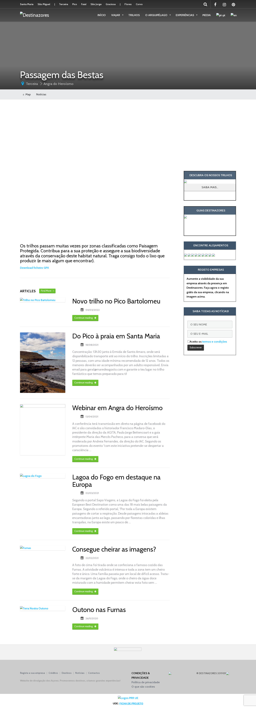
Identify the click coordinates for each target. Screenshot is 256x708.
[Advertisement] (210, 135)
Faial (83, 4)
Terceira (63, 4)
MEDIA (206, 15)
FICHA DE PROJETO (131, 703)
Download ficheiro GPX (34, 267)
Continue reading (83, 317)
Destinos (67, 672)
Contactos (94, 672)
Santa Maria (26, 4)
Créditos (53, 672)
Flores (128, 4)
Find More (47, 290)
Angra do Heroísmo (58, 84)
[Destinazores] (34, 15)
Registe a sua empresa (32, 672)
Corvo (139, 4)
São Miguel (44, 4)
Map (27, 94)
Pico (74, 4)
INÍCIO (102, 15)
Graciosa (111, 4)
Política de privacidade (145, 682)
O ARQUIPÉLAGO (156, 15)
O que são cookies (143, 686)
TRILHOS (134, 15)
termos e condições (214, 341)
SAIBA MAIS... (210, 187)
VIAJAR (116, 15)
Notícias (41, 94)
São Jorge (96, 4)
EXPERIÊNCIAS (185, 15)
